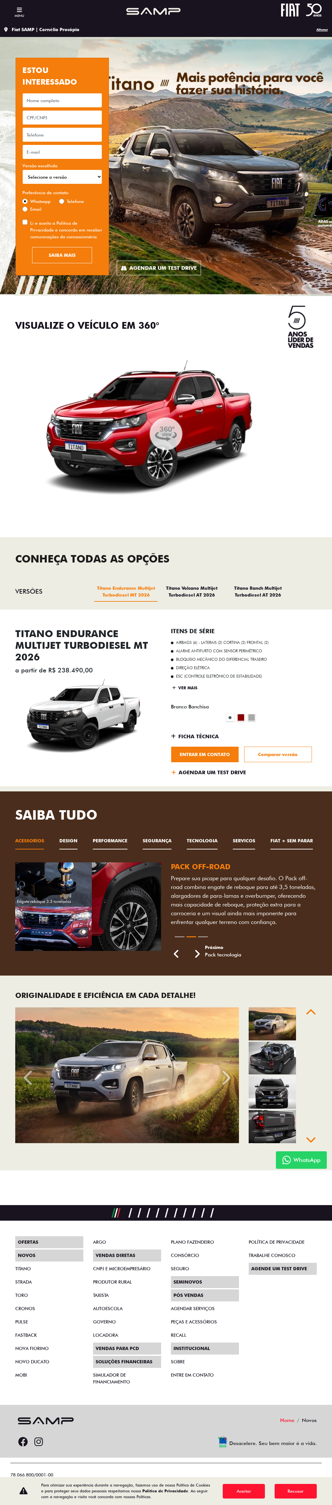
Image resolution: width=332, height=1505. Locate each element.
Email (36, 209)
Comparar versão (278, 754)
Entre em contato (192, 1375)
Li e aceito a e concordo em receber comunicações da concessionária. (66, 229)
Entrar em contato (205, 754)
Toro (21, 1295)
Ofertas (28, 1242)
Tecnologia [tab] (202, 840)
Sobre (178, 1361)
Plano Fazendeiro (192, 1242)
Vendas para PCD (117, 1348)
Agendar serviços (193, 1308)
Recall (178, 1335)
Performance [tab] (110, 840)
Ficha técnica (198, 736)
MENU (19, 16)
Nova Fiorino (32, 1348)
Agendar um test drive (163, 268)
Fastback (26, 1335)
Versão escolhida (39, 165)
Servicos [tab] (244, 840)
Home (287, 1420)
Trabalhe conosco (272, 1255)
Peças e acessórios (194, 1321)
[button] (176, 954)
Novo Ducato (32, 1361)
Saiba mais (62, 255)
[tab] (126, 591)
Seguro (180, 1268)
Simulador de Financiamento (111, 1378)
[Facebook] (23, 1442)
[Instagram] (38, 1442)
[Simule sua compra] (54, 1442)
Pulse (21, 1321)
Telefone (75, 201)
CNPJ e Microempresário (121, 1268)
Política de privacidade (276, 1242)
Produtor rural (112, 1282)
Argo (99, 1242)
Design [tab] (68, 840)
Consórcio (185, 1255)
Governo (104, 1321)
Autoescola (108, 1308)
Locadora (105, 1335)
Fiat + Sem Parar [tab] (291, 840)
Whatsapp (40, 201)
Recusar (295, 1491)
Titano (23, 1268)
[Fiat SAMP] (152, 11)
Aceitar (244, 1491)
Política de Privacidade (165, 1490)
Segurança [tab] (157, 840)
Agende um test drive (279, 1268)
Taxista (101, 1295)
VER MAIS (187, 687)
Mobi (21, 1375)
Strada (23, 1282)
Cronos (25, 1308)
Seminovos (187, 1282)
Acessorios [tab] (29, 840)
